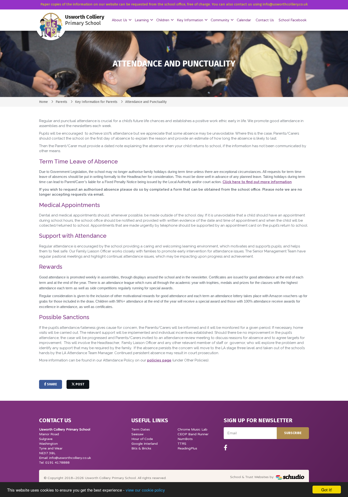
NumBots (185, 439)
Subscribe (293, 433)
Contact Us (265, 20)
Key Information (190, 20)
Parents (61, 102)
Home (43, 102)
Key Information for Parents (96, 102)
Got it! (326, 490)
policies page (159, 360)
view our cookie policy (145, 490)
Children (163, 20)
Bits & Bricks (141, 448)
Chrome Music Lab (192, 429)
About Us (120, 20)
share (51, 384)
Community (220, 20)
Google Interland (144, 444)
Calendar (244, 20)
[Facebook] (225, 447)
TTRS (182, 444)
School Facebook (293, 20)
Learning (142, 20)
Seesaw (137, 434)
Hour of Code (142, 439)
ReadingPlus (187, 448)
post (79, 384)
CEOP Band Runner (193, 434)
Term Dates (140, 429)
